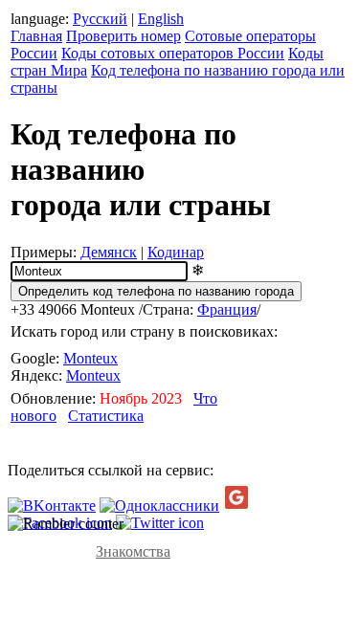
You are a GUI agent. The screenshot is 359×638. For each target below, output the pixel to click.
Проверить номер (123, 36)
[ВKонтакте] (52, 505)
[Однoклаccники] (159, 505)
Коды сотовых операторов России (172, 53)
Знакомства (133, 551)
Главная (36, 36)
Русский (100, 19)
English (161, 19)
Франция (227, 309)
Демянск (108, 252)
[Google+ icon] (236, 505)
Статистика (106, 415)
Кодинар (175, 252)
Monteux (90, 358)
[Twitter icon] (160, 523)
